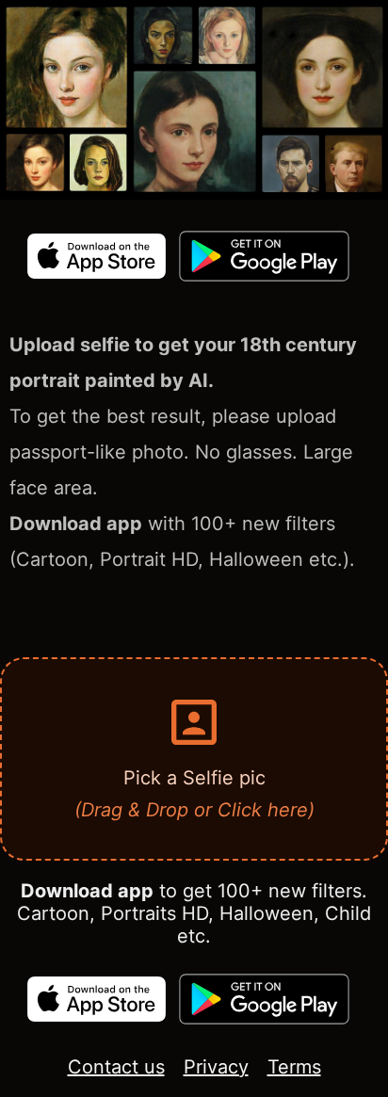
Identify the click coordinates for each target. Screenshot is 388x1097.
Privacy (216, 1067)
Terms (294, 1067)
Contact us (116, 1067)
